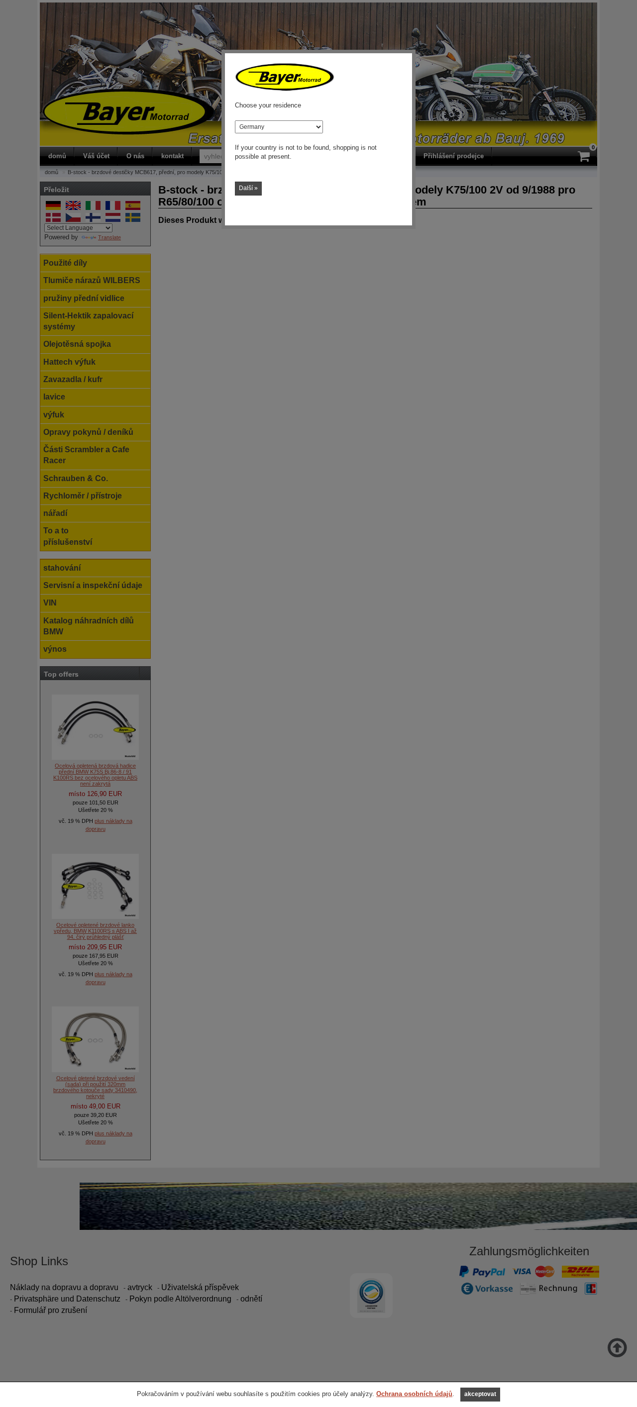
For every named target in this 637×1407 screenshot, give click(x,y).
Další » (248, 188)
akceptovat (480, 1394)
